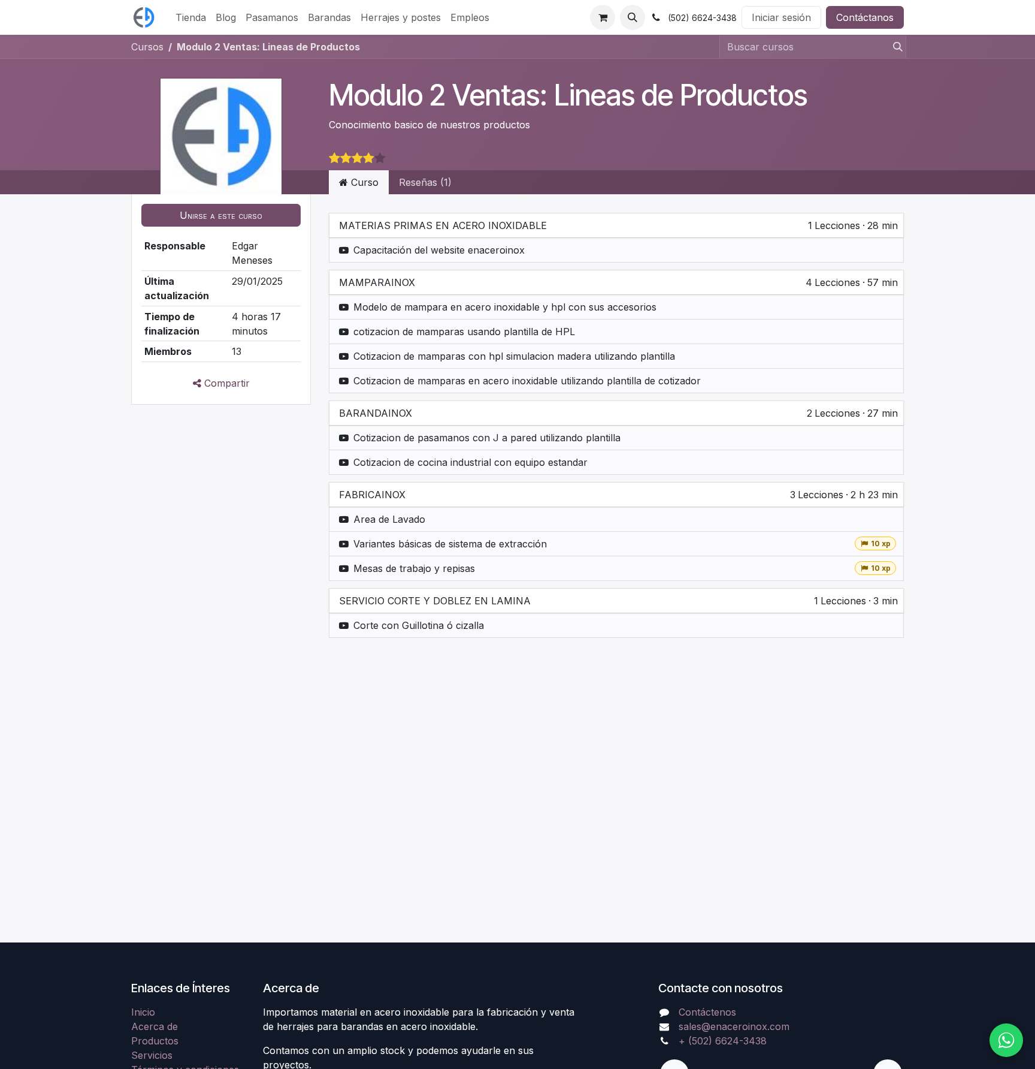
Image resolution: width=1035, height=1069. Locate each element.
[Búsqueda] (894, 46)
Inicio (143, 1012)
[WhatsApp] (1006, 1040)
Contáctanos (865, 17)
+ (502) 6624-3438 (723, 1041)
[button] (632, 17)
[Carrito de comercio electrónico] (602, 17)
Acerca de (154, 1026)
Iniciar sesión (781, 17)
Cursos (147, 47)
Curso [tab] (363, 182)
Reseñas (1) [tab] (425, 182)
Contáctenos (707, 1012)
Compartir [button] (225, 383)
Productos (154, 1041)
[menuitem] (191, 17)
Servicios (151, 1055)
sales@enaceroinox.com (734, 1026)
